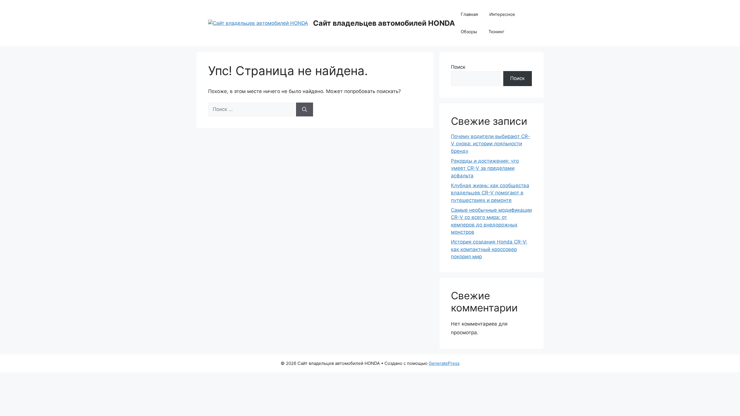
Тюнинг (496, 31)
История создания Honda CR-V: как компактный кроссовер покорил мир (489, 249)
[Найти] (304, 109)
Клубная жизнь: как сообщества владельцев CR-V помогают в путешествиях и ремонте (490, 193)
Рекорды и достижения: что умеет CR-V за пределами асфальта (485, 168)
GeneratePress (444, 363)
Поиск (458, 67)
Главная (469, 14)
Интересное (502, 14)
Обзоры (469, 31)
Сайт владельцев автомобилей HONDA (384, 23)
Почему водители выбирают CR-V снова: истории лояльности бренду (490, 143)
